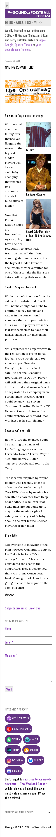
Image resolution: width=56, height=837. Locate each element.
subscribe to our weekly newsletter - (28, 781)
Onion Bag (34, 608)
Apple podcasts (20, 718)
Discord (16, 771)
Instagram (17, 760)
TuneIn (28, 44)
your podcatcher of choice (23, 47)
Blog (9, 22)
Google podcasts (21, 729)
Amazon (34, 739)
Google (9, 44)
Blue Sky (38, 760)
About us (23, 22)
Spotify (18, 44)
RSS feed (34, 750)
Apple (42, 40)
